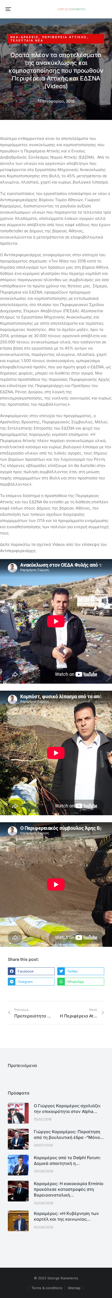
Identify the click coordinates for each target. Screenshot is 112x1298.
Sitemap (74, 1288)
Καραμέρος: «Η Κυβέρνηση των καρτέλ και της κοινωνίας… (66, 1216)
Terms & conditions (47, 1288)
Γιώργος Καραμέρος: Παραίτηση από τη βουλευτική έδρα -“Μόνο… (69, 1134)
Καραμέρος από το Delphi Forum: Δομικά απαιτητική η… (67, 1160)
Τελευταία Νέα (26, 40)
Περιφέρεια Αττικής (64, 37)
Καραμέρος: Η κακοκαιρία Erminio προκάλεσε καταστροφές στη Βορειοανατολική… (68, 1189)
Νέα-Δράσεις (24, 37)
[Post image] (18, 1113)
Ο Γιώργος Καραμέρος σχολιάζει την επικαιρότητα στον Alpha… (67, 1108)
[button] (8, 9)
